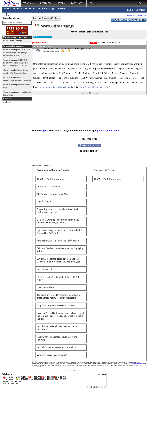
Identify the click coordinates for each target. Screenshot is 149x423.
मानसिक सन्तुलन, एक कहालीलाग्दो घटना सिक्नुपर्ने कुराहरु (58, 278)
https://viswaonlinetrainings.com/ (94, 87)
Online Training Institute (42, 37)
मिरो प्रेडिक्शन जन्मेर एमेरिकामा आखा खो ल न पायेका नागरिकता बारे (58, 328)
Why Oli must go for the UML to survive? (56, 305)
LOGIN (91, 3)
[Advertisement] (17, 148)
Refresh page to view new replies (137, 15)
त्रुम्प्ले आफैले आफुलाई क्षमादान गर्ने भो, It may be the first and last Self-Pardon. (59, 232)
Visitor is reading (16, 53)
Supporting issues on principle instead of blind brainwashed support (58, 211)
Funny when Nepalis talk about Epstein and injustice (57, 338)
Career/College (51, 18)
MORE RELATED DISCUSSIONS (12, 23)
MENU (139, 3)
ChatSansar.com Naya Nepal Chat (52, 194)
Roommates (46, 3)
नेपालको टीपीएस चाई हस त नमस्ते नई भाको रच (56, 347)
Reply (78, 48)
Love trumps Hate (45, 287)
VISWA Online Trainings (12, 41)
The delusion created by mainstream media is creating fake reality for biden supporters (58, 296)
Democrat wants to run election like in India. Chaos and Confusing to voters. (58, 221)
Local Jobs (76, 3)
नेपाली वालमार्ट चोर (45, 269)
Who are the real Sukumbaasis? (52, 355)
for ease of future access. (106, 43)
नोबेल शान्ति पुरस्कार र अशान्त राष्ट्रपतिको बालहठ (58, 241)
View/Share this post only (89, 93)
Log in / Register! (136, 10)
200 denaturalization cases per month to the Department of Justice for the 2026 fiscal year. (58, 260)
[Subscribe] (86, 48)
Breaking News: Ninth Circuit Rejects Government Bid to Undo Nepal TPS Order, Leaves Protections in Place (60, 316)
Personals (28, 3)
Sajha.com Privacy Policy (74, 371)
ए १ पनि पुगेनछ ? (44, 202)
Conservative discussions (48, 187)
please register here (108, 130)
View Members (37, 13)
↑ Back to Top (135, 417)
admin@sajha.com (136, 363)
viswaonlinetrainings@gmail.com (55, 87)
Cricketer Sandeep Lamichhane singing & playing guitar (60, 250)
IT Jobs (61, 3)
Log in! (44, 130)
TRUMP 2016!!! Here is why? (50, 179)
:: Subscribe (7, 102)
